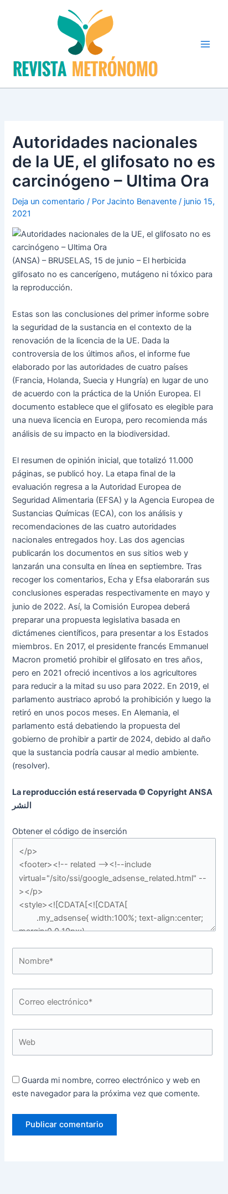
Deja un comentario (48, 201)
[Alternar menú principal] (205, 44)
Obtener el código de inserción (69, 831)
